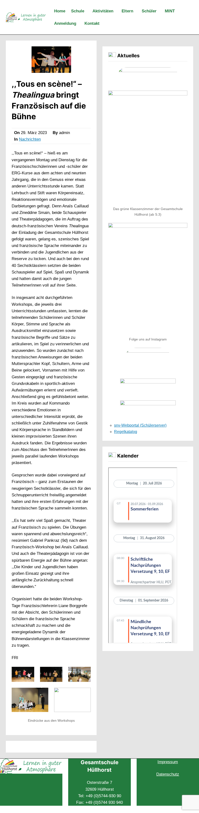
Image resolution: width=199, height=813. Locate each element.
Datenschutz (167, 774)
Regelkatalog (125, 432)
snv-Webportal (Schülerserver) (140, 425)
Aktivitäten (102, 11)
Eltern (127, 11)
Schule (77, 11)
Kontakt (92, 23)
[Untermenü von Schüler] (159, 11)
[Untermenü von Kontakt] (102, 24)
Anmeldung (65, 23)
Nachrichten (30, 139)
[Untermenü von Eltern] (136, 11)
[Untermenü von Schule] (87, 11)
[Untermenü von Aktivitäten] (116, 11)
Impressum (168, 762)
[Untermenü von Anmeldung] (79, 24)
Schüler (149, 11)
